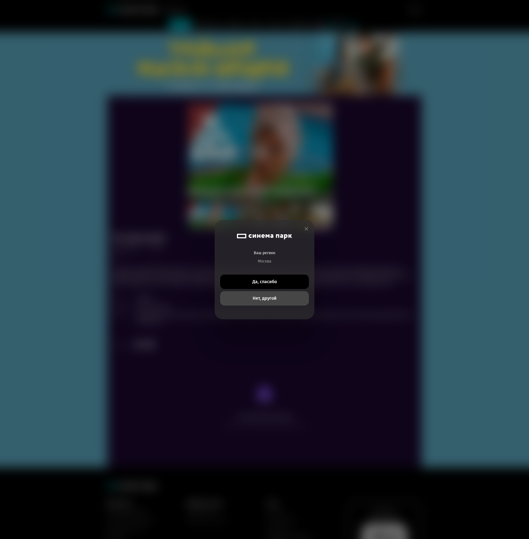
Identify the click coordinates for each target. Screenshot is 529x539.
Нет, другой (265, 298)
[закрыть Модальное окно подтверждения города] (306, 229)
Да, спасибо (264, 281)
